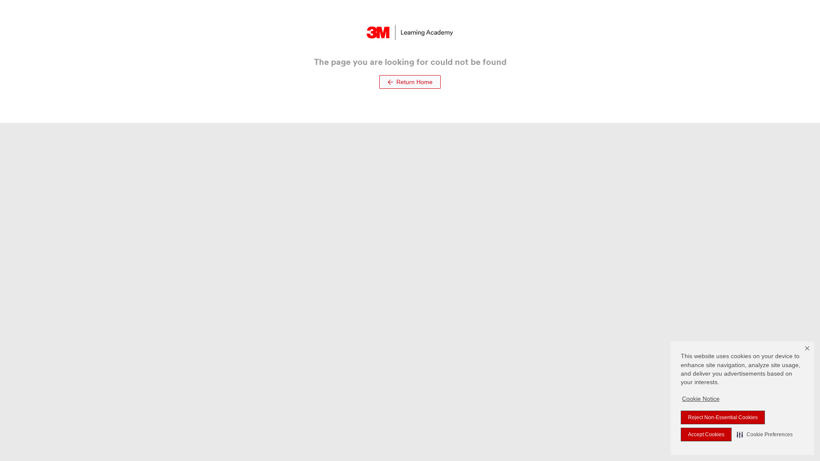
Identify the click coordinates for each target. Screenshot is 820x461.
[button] (764, 434)
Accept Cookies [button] (706, 435)
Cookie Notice (701, 398)
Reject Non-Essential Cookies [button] (723, 417)
